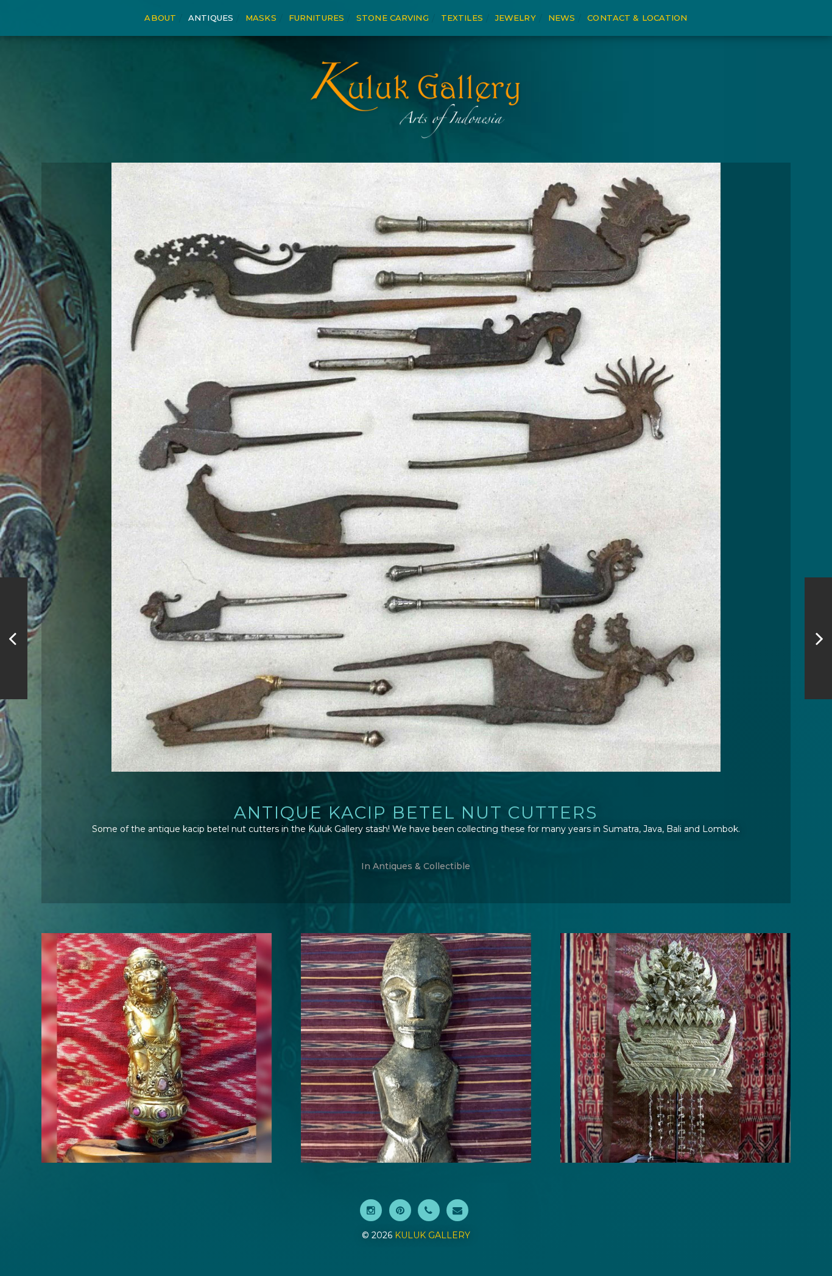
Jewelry (515, 18)
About (160, 18)
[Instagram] (371, 1210)
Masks (261, 18)
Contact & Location (637, 18)
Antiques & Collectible (421, 866)
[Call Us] (429, 1210)
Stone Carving (392, 18)
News (562, 18)
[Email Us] (457, 1210)
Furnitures (316, 18)
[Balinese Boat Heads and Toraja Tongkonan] (818, 638)
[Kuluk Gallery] (416, 99)
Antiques (210, 18)
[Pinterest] (400, 1210)
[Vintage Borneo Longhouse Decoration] (13, 638)
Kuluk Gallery (432, 1235)
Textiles (462, 18)
